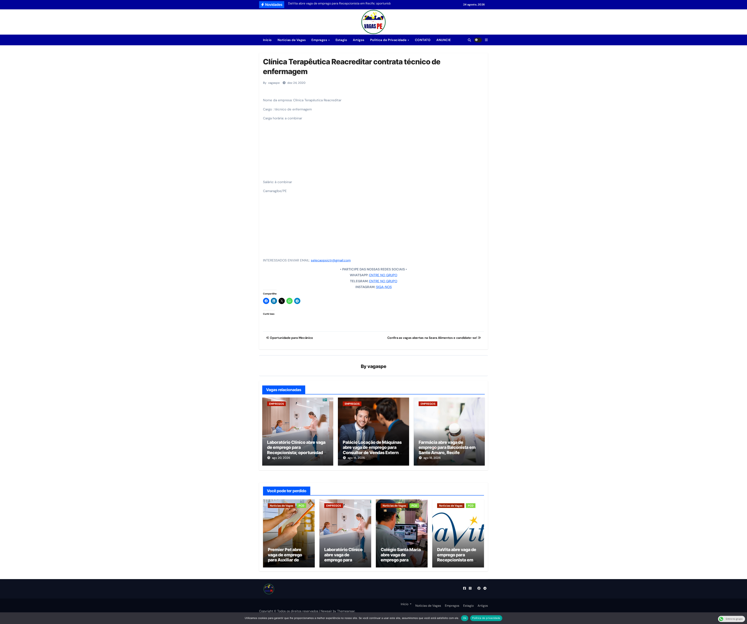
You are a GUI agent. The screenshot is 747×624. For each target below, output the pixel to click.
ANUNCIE (443, 40)
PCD (301, 505)
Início (267, 40)
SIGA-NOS (384, 287)
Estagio (341, 40)
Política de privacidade (486, 618)
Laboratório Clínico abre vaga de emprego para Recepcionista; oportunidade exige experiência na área (296, 450)
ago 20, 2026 (281, 458)
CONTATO (423, 40)
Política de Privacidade (388, 40)
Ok (464, 618)
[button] (486, 40)
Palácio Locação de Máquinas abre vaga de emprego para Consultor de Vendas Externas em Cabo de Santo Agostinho (373, 450)
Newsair (326, 611)
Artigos (358, 40)
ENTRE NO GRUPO (383, 275)
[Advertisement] (374, 151)
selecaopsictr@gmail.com (331, 260)
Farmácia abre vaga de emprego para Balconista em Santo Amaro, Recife (447, 447)
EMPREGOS (276, 404)
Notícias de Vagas (292, 40)
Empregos (319, 40)
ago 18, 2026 (356, 458)
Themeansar (346, 611)
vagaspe (274, 83)
